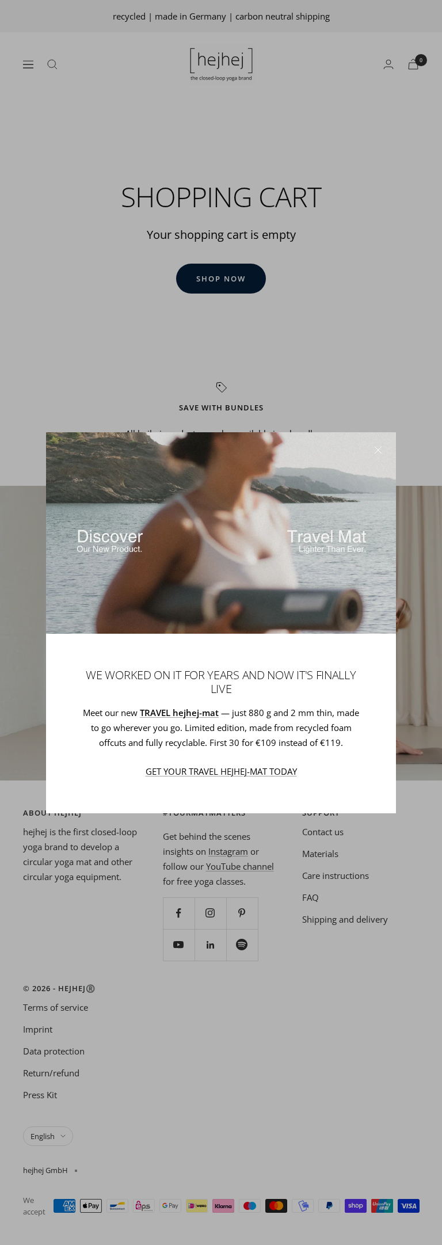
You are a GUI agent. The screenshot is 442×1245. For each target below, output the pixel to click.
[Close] (378, 450)
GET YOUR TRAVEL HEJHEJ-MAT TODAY (221, 771)
